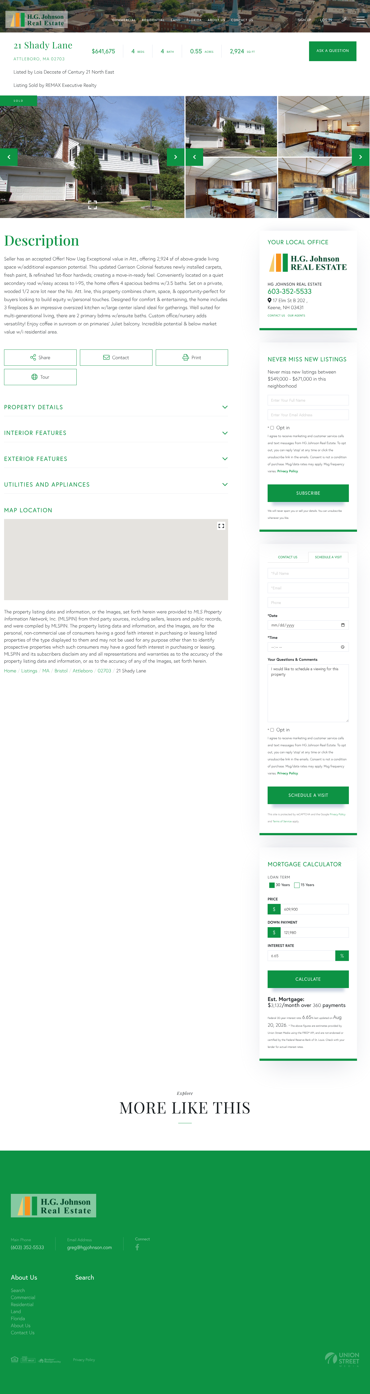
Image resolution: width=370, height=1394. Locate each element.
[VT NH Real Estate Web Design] (342, 1359)
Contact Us (276, 315)
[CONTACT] (332, 51)
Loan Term (279, 877)
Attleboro (83, 671)
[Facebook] (137, 1247)
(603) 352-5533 (27, 1247)
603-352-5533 (289, 291)
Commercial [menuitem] (124, 20)
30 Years (283, 884)
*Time (272, 637)
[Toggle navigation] (360, 19)
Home (10, 671)
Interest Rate (281, 945)
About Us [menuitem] (216, 20)
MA (46, 671)
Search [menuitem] (18, 1290)
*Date (272, 615)
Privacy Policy (287, 471)
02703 (104, 671)
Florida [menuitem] (194, 20)
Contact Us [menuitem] (242, 20)
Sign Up (304, 20)
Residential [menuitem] (153, 20)
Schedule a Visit (328, 557)
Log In (326, 20)
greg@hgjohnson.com (89, 1247)
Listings (29, 671)
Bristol (60, 671)
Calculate (308, 979)
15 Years (307, 884)
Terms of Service (282, 821)
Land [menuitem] (176, 20)
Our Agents (296, 315)
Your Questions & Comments (292, 659)
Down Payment (282, 922)
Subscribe (308, 493)
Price (273, 899)
